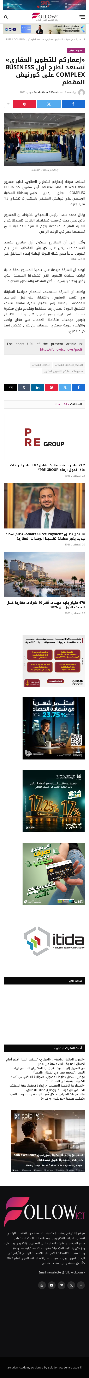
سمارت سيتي (76, 50)
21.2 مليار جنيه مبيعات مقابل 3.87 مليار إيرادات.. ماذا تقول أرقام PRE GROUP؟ (46, 467)
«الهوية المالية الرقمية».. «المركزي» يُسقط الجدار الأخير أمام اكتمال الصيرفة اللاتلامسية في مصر (45, 1062)
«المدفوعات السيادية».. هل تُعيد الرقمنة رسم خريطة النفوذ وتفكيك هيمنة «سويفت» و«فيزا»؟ (47, 1096)
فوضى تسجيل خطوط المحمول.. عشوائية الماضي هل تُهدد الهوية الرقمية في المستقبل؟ (48, 1079)
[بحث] (6, 17)
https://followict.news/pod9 (61, 350)
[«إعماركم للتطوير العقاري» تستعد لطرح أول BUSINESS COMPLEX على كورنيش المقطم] (44, 139)
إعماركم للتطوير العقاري (69, 364)
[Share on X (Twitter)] (48, 104)
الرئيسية (80, 39)
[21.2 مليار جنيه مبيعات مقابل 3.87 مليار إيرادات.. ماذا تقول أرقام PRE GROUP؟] (44, 437)
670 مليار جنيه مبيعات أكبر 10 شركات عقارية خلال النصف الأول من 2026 (45, 604)
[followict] (44, 17)
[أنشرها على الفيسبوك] (73, 104)
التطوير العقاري (41, 364)
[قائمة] (82, 17)
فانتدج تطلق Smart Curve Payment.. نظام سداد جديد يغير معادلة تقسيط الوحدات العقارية (45, 536)
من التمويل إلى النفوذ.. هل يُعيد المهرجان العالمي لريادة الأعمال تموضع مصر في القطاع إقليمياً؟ (48, 1070)
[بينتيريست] (24, 104)
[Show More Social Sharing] (8, 104)
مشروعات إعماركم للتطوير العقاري (63, 371)
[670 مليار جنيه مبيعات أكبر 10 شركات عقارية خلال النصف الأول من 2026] (44, 574)
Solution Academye (60, 1367)
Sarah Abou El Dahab (46, 92)
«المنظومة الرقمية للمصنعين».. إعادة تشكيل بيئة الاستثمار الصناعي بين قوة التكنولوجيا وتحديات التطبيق (47, 1088)
